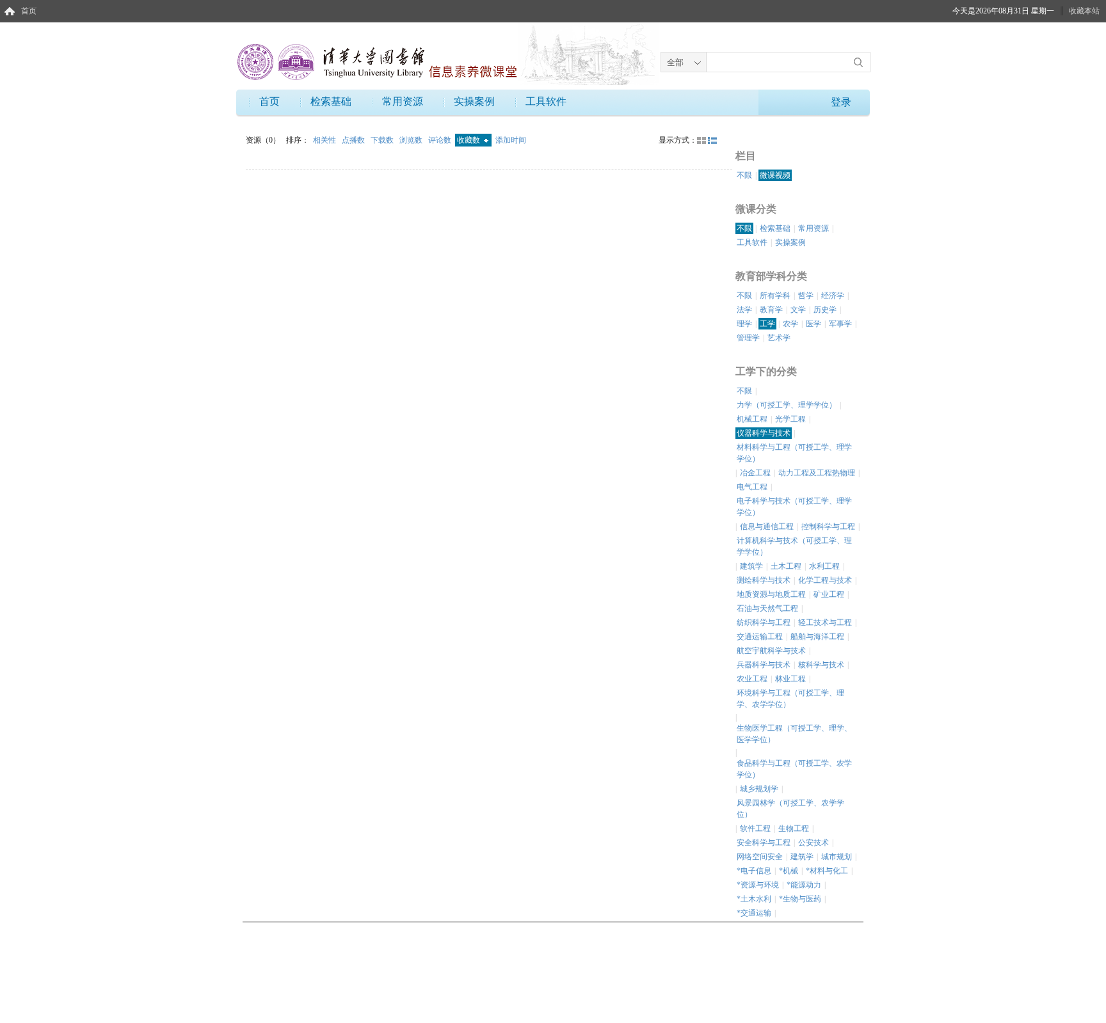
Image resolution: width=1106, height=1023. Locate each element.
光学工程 (790, 419)
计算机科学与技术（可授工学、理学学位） (794, 546)
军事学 (840, 323)
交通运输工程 (760, 636)
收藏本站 (1084, 10)
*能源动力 (804, 884)
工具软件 (545, 101)
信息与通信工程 (767, 526)
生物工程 (793, 828)
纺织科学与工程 (763, 622)
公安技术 (813, 842)
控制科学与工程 (828, 526)
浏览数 (411, 140)
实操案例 (474, 101)
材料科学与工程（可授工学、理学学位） (794, 453)
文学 (798, 309)
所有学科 (775, 295)
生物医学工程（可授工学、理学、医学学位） (794, 734)
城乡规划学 (759, 788)
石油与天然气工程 (767, 608)
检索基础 (330, 101)
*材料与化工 (827, 870)
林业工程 (790, 678)
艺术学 (778, 337)
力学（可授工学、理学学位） (787, 404)
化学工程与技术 (825, 580)
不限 (744, 175)
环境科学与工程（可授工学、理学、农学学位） (790, 698)
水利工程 (824, 566)
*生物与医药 (800, 898)
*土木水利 (754, 898)
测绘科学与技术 (763, 580)
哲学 (805, 295)
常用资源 (402, 101)
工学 (767, 323)
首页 (28, 10)
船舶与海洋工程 (817, 636)
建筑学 (751, 566)
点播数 (354, 140)
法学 (744, 309)
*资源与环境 (758, 884)
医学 (813, 323)
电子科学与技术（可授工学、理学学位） (794, 506)
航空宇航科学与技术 (771, 650)
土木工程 (786, 566)
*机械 (788, 870)
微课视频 (775, 175)
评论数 (440, 140)
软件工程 (755, 828)
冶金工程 (755, 472)
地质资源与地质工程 (771, 594)
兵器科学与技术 (763, 664)
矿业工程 (828, 594)
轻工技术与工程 (825, 622)
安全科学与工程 (763, 842)
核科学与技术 (821, 664)
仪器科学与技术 (763, 433)
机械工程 (752, 419)
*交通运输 (754, 912)
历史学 (825, 309)
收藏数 (469, 140)
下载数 (383, 140)
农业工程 (752, 678)
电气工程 (752, 486)
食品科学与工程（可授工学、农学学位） (794, 769)
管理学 (748, 337)
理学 (744, 323)
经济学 (832, 295)
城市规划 (836, 856)
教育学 (771, 309)
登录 (841, 102)
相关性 (325, 140)
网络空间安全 (760, 856)
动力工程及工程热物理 (816, 472)
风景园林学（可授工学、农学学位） (790, 808)
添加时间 (510, 140)
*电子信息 (754, 870)
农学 (790, 323)
